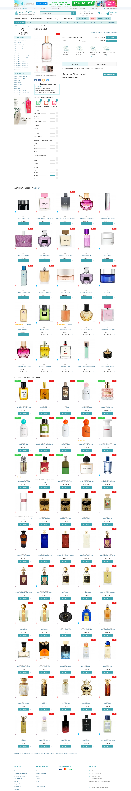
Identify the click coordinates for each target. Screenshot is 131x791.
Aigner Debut (17, 42)
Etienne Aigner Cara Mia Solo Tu (21, 55)
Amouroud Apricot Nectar (23, 555)
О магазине (17, 786)
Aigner (36, 188)
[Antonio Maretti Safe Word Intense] (24, 576)
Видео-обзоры (18, 784)
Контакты (39, 784)
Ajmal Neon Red (65, 740)
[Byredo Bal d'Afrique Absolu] (86, 465)
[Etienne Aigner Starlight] (44, 239)
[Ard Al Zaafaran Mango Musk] (107, 613)
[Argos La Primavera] (107, 502)
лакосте (37, 753)
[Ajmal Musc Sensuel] (44, 724)
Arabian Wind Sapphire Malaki (44, 555)
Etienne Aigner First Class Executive (22, 92)
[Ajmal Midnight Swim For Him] (107, 724)
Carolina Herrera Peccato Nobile (44, 444)
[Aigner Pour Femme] (86, 313)
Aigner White (17, 88)
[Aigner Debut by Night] (23, 313)
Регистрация (113, 8)
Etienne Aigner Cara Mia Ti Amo (21, 57)
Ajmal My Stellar (65, 703)
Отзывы (16, 789)
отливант (17, 753)
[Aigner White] (107, 238)
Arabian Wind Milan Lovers (86, 555)
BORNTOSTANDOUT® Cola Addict (107, 444)
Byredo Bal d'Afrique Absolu (86, 481)
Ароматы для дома (53, 19)
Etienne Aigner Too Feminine (107, 218)
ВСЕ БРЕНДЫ (111, 22)
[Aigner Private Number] (65, 313)
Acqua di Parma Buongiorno (23, 407)
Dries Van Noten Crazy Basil (65, 481)
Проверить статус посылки (77, 8)
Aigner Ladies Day (18, 46)
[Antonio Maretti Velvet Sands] (107, 539)
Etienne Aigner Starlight (19, 61)
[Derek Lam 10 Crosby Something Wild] (24, 502)
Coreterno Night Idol (65, 518)
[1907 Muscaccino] (86, 576)
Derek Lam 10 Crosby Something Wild (23, 518)
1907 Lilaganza (23, 629)
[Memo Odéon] (65, 391)
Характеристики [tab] (102, 64)
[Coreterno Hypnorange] (44, 502)
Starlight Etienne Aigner (86, 292)
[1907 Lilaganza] (24, 613)
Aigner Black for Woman (20, 40)
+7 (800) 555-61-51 (88, 11)
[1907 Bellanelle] (44, 613)
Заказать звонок (85, 15)
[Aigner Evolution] (44, 313)
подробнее (65, 56)
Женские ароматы (20, 19)
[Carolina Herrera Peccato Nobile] (44, 428)
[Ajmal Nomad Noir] (86, 724)
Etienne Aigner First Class (20, 90)
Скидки (94, 8)
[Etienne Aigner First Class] (44, 276)
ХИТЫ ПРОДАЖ (20, 22)
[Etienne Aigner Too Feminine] (107, 202)
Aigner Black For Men (19, 78)
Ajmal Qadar (107, 703)
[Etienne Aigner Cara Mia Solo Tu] (107, 313)
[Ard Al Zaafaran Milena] (44, 650)
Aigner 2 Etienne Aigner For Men (22, 76)
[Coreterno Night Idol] (65, 502)
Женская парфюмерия (20, 773)
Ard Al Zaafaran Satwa (86, 629)
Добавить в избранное (111, 32)
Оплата (38, 776)
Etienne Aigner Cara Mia (20, 54)
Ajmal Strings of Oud (23, 703)
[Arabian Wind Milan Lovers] (86, 539)
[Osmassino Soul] (65, 428)
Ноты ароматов (40, 786)
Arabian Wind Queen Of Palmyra (65, 555)
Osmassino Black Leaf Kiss (86, 444)
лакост (33, 753)
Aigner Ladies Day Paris (20, 48)
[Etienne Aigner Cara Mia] (65, 239)
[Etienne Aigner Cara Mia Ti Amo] (44, 202)
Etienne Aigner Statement (20, 94)
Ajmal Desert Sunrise (65, 666)
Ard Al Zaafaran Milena (44, 666)
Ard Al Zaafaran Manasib (23, 666)
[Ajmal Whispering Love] (86, 650)
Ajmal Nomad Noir (86, 740)
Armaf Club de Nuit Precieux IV (107, 592)
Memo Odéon (65, 407)
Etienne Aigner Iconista (19, 59)
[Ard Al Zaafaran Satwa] (86, 613)
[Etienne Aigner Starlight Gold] (86, 202)
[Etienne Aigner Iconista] (24, 239)
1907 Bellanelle (44, 629)
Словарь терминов (97, 32)
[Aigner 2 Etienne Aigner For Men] (86, 350)
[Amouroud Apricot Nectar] (24, 539)
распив (66, 753)
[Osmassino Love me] (86, 391)
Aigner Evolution (18, 82)
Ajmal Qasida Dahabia (86, 703)
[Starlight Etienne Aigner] (86, 276)
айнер (25, 753)
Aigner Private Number (19, 52)
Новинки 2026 (82, 19)
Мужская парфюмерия (20, 776)
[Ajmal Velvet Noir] (107, 650)
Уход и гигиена (18, 778)
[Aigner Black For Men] (24, 202)
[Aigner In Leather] (65, 276)
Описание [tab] (75, 64)
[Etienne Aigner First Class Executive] (65, 202)
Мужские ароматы (37, 19)
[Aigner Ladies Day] (86, 239)
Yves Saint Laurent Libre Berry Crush (44, 481)
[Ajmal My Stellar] (65, 687)
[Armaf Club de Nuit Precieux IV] (107, 576)
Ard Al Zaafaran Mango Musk (107, 629)
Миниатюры (68, 19)
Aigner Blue (17, 80)
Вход (106, 8)
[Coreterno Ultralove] (86, 502)
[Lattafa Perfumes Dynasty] (24, 465)
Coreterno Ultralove (86, 518)
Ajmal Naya (23, 740)
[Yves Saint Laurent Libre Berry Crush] (44, 465)
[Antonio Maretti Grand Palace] (44, 576)
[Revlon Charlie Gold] (44, 391)
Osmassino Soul (65, 444)
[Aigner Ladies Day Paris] (23, 276)
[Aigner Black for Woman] (107, 350)
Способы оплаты (57, 8)
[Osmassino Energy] (24, 428)
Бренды (16, 771)
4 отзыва (70, 324)
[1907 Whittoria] (65, 576)
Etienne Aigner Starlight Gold (21, 63)
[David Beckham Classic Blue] (107, 465)
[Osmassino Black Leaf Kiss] (86, 428)
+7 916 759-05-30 (96, 776)
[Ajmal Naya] (24, 724)
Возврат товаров (41, 773)
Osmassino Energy (23, 444)
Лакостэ (52, 753)
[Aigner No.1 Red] (65, 350)
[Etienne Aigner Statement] (44, 350)
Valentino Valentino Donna (107, 407)
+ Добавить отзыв (109, 74)
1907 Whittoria (65, 592)
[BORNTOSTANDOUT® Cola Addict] (107, 428)
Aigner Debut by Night (19, 44)
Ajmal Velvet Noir (107, 666)
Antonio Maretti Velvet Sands (107, 555)
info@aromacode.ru (97, 778)
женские (74, 753)
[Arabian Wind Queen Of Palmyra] (65, 539)
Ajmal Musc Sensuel (44, 740)
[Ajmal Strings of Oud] (24, 687)
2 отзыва (28, 324)
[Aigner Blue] (107, 276)
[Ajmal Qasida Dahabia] (86, 687)
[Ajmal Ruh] (44, 687)
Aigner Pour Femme (19, 50)
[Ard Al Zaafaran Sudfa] (65, 613)
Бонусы (38, 778)
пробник (47, 753)
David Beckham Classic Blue (107, 481)
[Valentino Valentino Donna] (107, 391)
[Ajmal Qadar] (107, 687)
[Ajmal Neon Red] (65, 724)
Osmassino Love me (86, 407)
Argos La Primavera (107, 518)
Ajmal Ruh (44, 703)
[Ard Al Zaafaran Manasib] (24, 650)
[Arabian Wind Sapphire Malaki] (44, 539)
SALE (92, 19)
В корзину (111, 37)
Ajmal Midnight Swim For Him (107, 740)
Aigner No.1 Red (18, 86)
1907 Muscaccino (86, 592)
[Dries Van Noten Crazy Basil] (65, 465)
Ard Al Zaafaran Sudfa (65, 629)
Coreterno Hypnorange (44, 518)
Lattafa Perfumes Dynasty (23, 481)
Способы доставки (39, 8)
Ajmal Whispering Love (86, 666)
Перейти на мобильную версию (100, 787)
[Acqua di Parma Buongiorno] (24, 391)
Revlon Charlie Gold (45, 407)
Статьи (16, 781)
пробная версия (59, 753)
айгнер (22, 753)
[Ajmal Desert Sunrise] (65, 650)
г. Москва (24, 8)
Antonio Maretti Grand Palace (44, 592)
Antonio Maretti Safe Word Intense (23, 592)
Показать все (17, 69)
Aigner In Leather (18, 84)
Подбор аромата (103, 19)
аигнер (29, 753)
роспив (70, 753)
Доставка (39, 771)
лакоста (42, 753)
